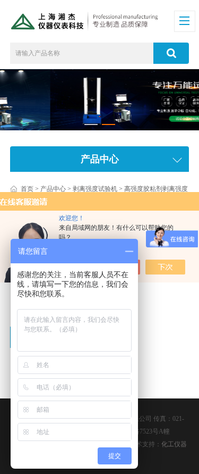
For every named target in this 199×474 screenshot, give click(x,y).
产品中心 (53, 189)
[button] (91, 125)
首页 (27, 189)
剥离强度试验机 (95, 189)
